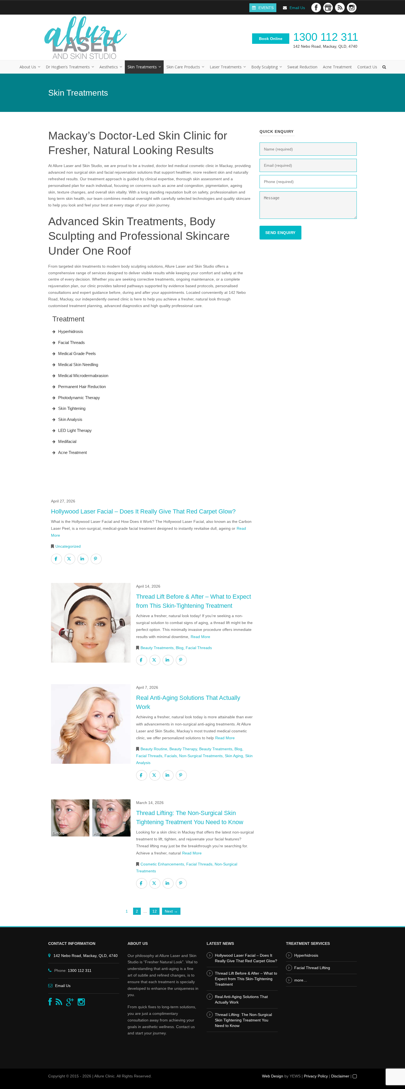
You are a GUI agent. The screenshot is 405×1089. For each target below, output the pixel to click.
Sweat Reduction (302, 66)
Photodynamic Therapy (79, 397)
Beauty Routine (154, 749)
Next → (171, 911)
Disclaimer (340, 1076)
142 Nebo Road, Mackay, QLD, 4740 (325, 46)
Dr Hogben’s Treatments (68, 66)
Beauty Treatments (157, 648)
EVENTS (266, 8)
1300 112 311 (325, 36)
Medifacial (67, 441)
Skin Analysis (70, 419)
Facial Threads (71, 342)
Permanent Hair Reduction (82, 386)
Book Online (270, 38)
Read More (200, 636)
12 (154, 911)
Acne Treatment (337, 66)
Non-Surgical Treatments (201, 756)
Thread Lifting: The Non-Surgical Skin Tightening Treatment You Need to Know (243, 1020)
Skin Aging (234, 756)
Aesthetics (108, 66)
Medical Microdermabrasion (83, 375)
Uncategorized (68, 546)
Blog (179, 648)
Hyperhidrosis (70, 331)
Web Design (272, 1076)
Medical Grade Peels (77, 353)
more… (300, 980)
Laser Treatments (226, 66)
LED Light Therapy (75, 430)
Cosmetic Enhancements (162, 864)
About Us (28, 66)
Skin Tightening (71, 408)
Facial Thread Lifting (312, 968)
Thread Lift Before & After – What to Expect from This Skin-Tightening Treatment (246, 978)
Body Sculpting (264, 66)
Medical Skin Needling (78, 364)
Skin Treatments (142, 66)
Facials (170, 756)
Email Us (297, 8)
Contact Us (367, 66)
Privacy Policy (316, 1076)
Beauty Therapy (183, 749)
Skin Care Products (183, 66)
